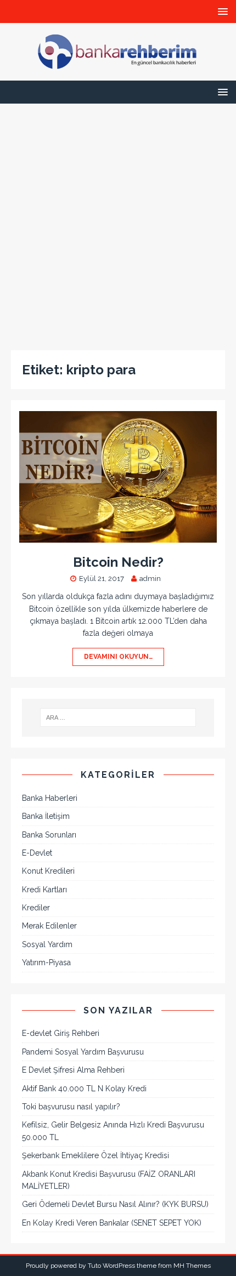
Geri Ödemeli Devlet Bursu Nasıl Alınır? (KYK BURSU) (115, 1204)
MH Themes (192, 1265)
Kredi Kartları (44, 889)
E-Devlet (37, 852)
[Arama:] (118, 717)
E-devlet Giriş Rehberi (60, 1033)
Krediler (36, 907)
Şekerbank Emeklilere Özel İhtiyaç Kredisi (95, 1155)
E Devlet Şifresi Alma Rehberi (73, 1070)
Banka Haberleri (49, 798)
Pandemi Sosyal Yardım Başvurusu (83, 1051)
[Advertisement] (118, 221)
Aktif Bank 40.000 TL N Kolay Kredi (84, 1088)
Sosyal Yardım (47, 944)
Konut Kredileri (48, 871)
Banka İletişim (46, 816)
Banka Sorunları (49, 834)
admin (150, 578)
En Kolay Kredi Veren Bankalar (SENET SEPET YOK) (111, 1222)
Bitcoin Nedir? (118, 562)
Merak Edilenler (49, 925)
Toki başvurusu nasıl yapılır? (71, 1106)
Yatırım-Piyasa (46, 962)
